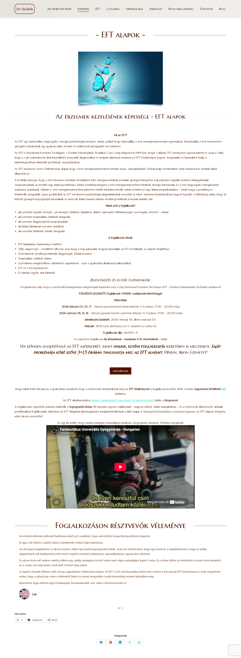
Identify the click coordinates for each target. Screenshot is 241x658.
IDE (224, 389)
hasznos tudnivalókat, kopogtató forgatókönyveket (122, 400)
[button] (119, 608)
